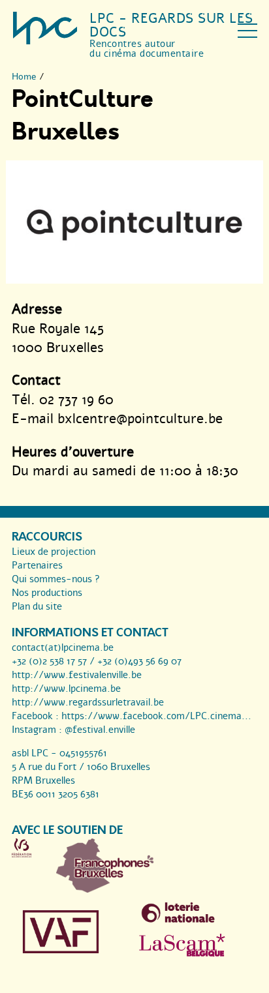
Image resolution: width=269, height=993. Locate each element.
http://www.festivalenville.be (77, 674)
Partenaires (37, 565)
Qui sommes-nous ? (56, 578)
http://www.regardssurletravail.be (88, 702)
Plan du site (37, 606)
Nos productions (47, 592)
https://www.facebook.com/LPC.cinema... (156, 715)
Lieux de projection (53, 551)
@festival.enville (100, 729)
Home (24, 76)
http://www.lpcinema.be (66, 688)
